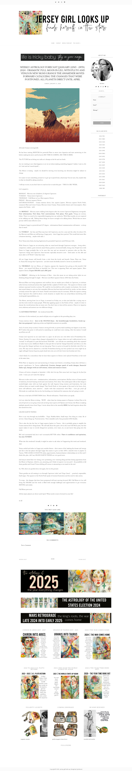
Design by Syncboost (76, 769)
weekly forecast (67, 43)
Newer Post (23, 559)
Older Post (82, 559)
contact (58, 43)
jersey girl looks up (65, 769)
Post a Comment (26, 545)
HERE (65, 405)
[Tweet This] (48, 505)
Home (53, 559)
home (53, 43)
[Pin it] (56, 505)
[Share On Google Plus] (54, 505)
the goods (76, 43)
